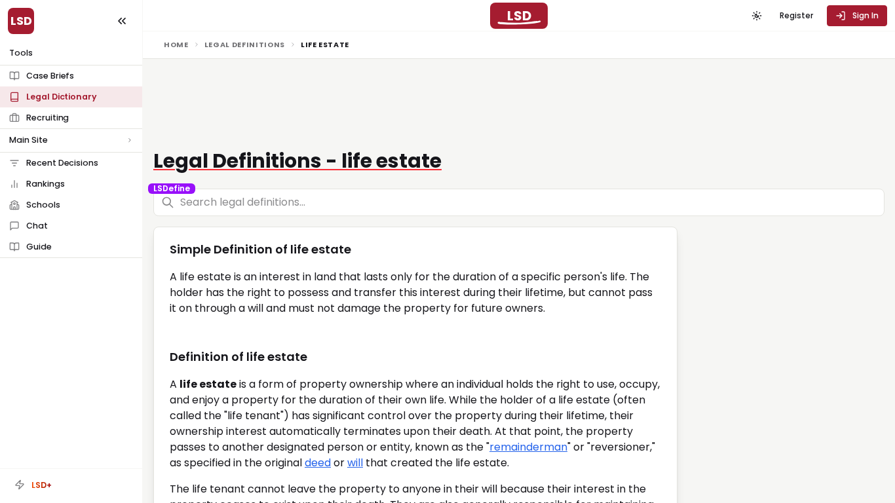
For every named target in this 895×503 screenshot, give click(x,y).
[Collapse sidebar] (121, 20)
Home (176, 44)
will (355, 462)
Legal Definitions (244, 44)
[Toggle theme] (756, 15)
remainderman (528, 447)
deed (318, 462)
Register (796, 15)
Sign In (865, 15)
